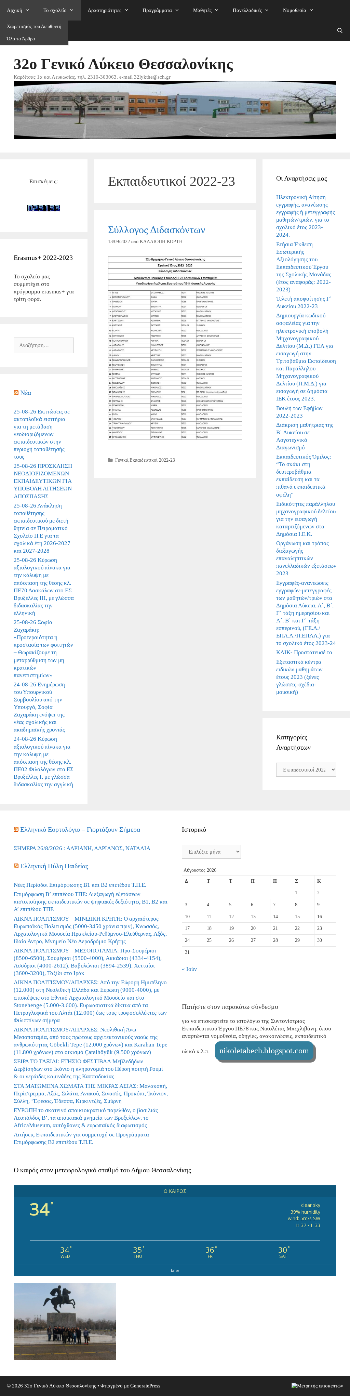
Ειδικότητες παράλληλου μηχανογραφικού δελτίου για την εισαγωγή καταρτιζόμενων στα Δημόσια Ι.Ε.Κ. (306, 519)
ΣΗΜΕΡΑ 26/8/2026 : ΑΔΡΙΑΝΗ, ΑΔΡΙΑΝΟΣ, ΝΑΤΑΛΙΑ (82, 848)
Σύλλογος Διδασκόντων (156, 229)
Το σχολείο (55, 10)
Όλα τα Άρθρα (21, 38)
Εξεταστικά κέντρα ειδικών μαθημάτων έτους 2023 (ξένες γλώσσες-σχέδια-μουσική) (299, 677)
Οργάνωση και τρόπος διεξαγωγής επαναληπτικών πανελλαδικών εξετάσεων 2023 (306, 558)
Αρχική (14, 10)
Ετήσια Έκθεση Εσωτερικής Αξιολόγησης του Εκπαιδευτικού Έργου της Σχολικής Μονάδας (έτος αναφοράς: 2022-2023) (303, 267)
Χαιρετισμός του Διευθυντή (34, 26)
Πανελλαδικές (247, 10)
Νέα (25, 392)
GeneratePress (145, 1385)
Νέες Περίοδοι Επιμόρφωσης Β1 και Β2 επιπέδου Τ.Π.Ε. (80, 885)
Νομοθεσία (294, 10)
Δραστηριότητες (104, 10)
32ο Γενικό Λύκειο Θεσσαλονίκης (123, 64)
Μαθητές (202, 10)
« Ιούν (189, 969)
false (175, 1270)
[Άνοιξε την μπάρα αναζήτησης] (340, 31)
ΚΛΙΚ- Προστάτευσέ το (304, 652)
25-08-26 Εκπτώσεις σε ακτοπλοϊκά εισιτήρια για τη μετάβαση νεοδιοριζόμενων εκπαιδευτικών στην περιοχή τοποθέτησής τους (42, 434)
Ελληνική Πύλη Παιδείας (54, 866)
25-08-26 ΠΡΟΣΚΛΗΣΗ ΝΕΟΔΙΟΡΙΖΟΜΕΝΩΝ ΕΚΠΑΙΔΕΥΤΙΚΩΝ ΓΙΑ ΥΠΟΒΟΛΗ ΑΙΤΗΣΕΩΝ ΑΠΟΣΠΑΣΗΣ (43, 481)
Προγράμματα (157, 10)
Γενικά (121, 460)
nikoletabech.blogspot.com (264, 1050)
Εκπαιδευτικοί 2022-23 (152, 460)
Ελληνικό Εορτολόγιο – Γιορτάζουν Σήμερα (80, 829)
